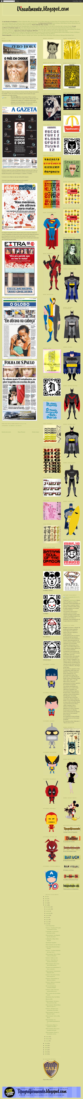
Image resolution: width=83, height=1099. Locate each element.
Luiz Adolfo (8, 29)
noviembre (48, 909)
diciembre (48, 907)
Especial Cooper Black (25, 32)
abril (47, 924)
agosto (47, 915)
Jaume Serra (55, 27)
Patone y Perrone (9, 24)
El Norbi (51, 24)
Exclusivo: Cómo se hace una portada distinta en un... (52, 990)
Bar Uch (54, 26)
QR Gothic (18, 35)
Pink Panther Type (70, 35)
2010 (46, 1043)
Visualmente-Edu (43, 26)
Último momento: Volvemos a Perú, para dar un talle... (52, 1002)
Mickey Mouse (22, 24)
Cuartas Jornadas (46, 32)
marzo (47, 1036)
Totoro (54, 35)
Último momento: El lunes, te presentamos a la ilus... (52, 1033)
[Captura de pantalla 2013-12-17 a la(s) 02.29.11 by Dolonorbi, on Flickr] (71, 598)
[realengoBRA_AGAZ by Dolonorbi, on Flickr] (20, 168)
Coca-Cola (41, 30)
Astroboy (69, 23)
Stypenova (24, 35)
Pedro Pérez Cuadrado (46, 29)
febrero (47, 1038)
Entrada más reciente (6, 432)
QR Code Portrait (47, 30)
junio (47, 919)
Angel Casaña (37, 29)
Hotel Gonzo (43, 35)
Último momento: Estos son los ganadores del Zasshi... (52, 1029)
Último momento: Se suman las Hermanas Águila (52, 1013)
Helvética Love (16, 32)
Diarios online (62, 32)
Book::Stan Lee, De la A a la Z (34, 21)
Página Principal (21, 432)
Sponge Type (30, 35)
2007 (46, 1049)
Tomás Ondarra (54, 29)
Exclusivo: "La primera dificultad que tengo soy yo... (53, 951)
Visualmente (8, 26)
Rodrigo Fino (74, 29)
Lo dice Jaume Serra (50, 925)
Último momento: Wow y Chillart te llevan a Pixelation (53, 955)
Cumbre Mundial (54, 32)
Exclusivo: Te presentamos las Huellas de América (52, 979)
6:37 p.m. (24, 423)
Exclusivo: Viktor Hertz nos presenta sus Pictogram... (52, 960)
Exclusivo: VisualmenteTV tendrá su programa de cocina (53, 928)
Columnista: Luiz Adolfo (15, 425)
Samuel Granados (62, 27)
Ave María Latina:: (61, 30)
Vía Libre (49, 26)
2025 (46, 896)
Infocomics (13, 26)
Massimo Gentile (24, 29)
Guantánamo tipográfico (51, 942)
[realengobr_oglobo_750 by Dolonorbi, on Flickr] (20, 359)
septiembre (48, 913)
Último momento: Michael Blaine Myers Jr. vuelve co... (53, 1005)
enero (47, 1041)
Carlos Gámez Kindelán (26, 27)
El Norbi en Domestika (22, 21)
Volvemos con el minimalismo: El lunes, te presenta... (53, 968)
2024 (46, 898)
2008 (46, 1047)
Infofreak (10, 32)
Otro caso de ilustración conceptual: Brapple (51, 986)
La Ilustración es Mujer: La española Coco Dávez (52, 1025)
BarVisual (19, 26)
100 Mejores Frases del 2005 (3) (33, 33)
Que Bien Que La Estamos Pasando (64, 26)
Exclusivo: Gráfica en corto (52, 958)
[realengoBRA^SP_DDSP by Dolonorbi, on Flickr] (20, 231)
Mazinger (63, 35)
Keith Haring (64, 23)
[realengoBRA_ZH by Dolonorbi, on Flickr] (20, 90)
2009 (46, 1045)
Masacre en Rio (6, 41)
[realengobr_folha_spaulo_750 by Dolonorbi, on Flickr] (20, 421)
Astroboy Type (37, 35)
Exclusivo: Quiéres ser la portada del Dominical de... (53, 982)
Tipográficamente (25, 26)
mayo (47, 921)
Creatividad (33, 32)
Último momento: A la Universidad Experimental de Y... (53, 1021)
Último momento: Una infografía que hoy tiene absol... (53, 936)
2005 (46, 1054)
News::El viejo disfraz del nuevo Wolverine (64, 21)
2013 (46, 901)
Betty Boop (16, 24)
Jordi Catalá (42, 27)
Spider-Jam (29, 24)
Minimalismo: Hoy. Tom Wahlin (53, 997)
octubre (48, 911)
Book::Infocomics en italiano (48, 21)
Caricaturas (39, 32)
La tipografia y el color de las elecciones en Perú (52, 932)
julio (47, 917)
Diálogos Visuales (69, 32)
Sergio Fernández (10, 30)
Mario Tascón (49, 27)
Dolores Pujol (70, 27)
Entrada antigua (35, 432)
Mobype (14, 35)
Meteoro (58, 35)
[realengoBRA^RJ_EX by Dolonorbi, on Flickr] (20, 296)
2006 (46, 1052)
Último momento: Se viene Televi (53, 944)
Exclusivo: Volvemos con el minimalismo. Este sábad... (52, 1009)
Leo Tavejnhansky (15, 29)
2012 (46, 903)
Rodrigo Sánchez (35, 27)
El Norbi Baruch (72, 600)
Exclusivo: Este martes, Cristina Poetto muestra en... (53, 975)
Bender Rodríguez (56, 23)
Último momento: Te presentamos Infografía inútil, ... (53, 971)
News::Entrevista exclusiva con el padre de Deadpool (25, 23)
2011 (46, 905)
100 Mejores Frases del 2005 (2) (18, 33)
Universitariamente (34, 26)
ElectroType (49, 35)
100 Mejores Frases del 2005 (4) (47, 33)
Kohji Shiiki (61, 29)
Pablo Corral (31, 29)
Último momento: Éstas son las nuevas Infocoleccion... (52, 964)
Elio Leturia (67, 29)
